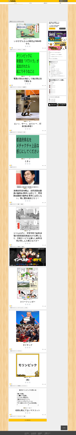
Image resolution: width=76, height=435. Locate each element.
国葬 (18, 204)
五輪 (24, 416)
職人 (60, 3)
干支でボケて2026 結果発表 (53, 58)
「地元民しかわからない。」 (54, 63)
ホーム (15, 3)
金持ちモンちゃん (52, 81)
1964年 (24, 49)
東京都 (19, 246)
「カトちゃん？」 (52, 64)
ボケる (30, 3)
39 (12, 48)
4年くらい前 (44, 165)
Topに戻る (64, 427)
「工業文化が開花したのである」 (55, 70)
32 (12, 85)
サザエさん (19, 49)
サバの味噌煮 (52, 82)
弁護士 (22, 204)
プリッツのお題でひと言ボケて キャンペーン (55, 56)
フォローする (52, 100)
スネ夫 (26, 307)
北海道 (23, 246)
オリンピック (24, 385)
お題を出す (45, 3)
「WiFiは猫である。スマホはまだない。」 (56, 71)
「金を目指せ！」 (52, 67)
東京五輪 (19, 385)
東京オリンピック (13, 49)
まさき (51, 88)
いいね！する (52, 99)
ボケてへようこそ (62, 28)
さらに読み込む (28, 420)
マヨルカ (51, 84)
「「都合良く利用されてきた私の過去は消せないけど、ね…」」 (57, 76)
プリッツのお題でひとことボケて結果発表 (55, 54)
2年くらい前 (44, 85)
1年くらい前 (44, 245)
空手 (24, 132)
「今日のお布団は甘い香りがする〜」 (55, 74)
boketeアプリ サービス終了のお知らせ (55, 52)
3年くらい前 (44, 48)
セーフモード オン (52, 28)
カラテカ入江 (20, 132)
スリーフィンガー (20, 307)
